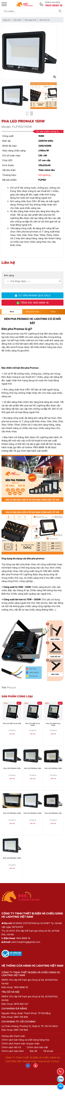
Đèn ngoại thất (30, 20)
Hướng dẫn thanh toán (13, 1036)
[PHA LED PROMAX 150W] (54, 77)
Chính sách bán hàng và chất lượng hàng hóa (25, 1039)
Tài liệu (53, 312)
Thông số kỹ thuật (32, 312)
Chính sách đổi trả (11, 1047)
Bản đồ (33, 1051)
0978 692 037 (21, 1003)
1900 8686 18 (21, 987)
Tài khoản (48, 1051)
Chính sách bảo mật (37, 1047)
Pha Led (11, 687)
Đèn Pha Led (44, 20)
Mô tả (12, 312)
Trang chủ (6, 20)
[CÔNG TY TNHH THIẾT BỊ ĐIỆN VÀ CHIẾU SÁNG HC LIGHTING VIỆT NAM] (24, 4)
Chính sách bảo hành (13, 1051)
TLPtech (55, 1061)
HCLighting (44, 175)
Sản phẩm (17, 20)
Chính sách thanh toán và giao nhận (20, 1043)
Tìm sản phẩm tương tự (47, 131)
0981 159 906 (21, 1017)
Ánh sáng (9, 275)
